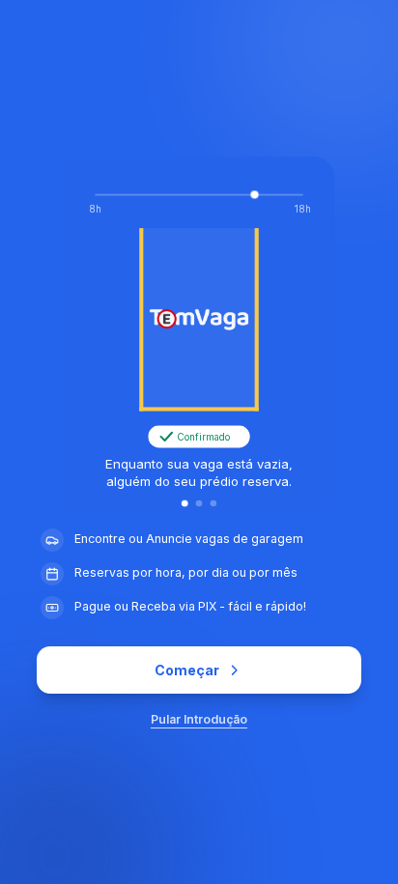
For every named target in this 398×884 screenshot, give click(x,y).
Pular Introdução (199, 719)
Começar (187, 670)
